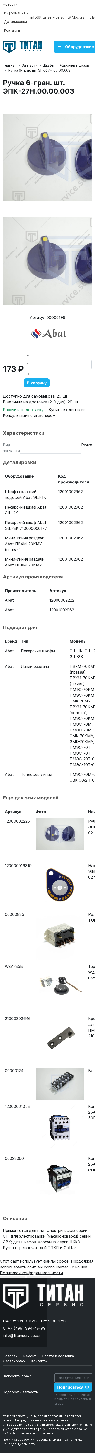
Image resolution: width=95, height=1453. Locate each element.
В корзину (37, 382)
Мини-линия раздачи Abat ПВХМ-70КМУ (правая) (24, 544)
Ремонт (30, 1356)
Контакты (12, 30)
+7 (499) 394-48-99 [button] (26, 1328)
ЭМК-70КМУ (81, 735)
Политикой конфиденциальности (31, 1272)
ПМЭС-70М (81, 724)
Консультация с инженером (29, 415)
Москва (78, 17)
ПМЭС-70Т (80, 747)
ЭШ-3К (76, 656)
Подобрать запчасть (20, 1392)
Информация (15, 13)
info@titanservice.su (47, 17)
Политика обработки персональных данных (35, 1439)
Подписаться (70, 1387)
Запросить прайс (17, 1376)
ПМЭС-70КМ (82, 718)
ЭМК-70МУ (80, 701)
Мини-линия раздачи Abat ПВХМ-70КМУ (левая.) (24, 565)
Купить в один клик (67, 409)
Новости (10, 4)
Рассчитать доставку (24, 409)
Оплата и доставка (58, 1356)
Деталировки (15, 22)
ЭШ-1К (76, 650)
